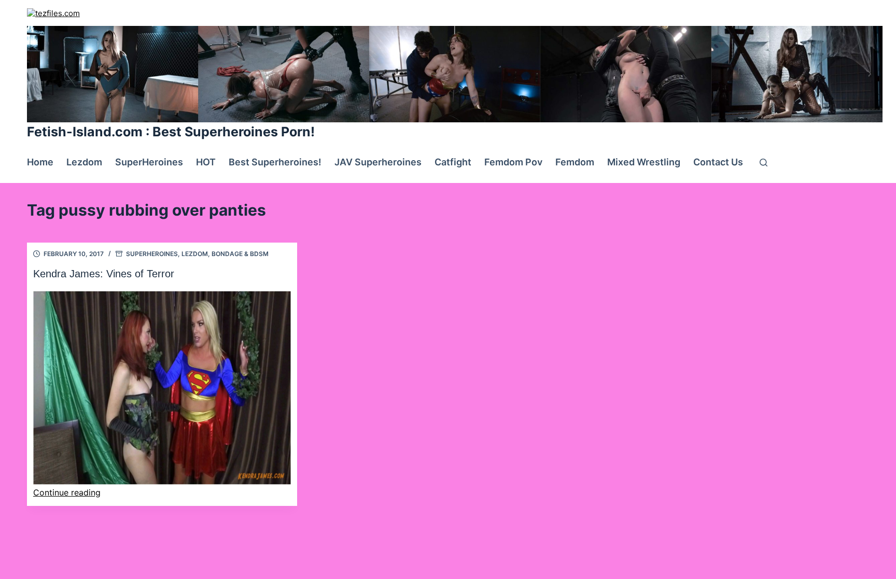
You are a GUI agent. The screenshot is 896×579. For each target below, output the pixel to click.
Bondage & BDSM (240, 254)
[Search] (763, 162)
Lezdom (84, 162)
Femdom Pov (513, 162)
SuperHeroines (149, 162)
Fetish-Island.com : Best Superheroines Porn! (171, 131)
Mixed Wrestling (643, 162)
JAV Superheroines (378, 162)
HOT (206, 162)
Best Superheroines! (275, 162)
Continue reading (67, 492)
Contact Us (718, 162)
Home (40, 162)
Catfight (453, 162)
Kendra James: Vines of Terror (103, 273)
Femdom (574, 162)
